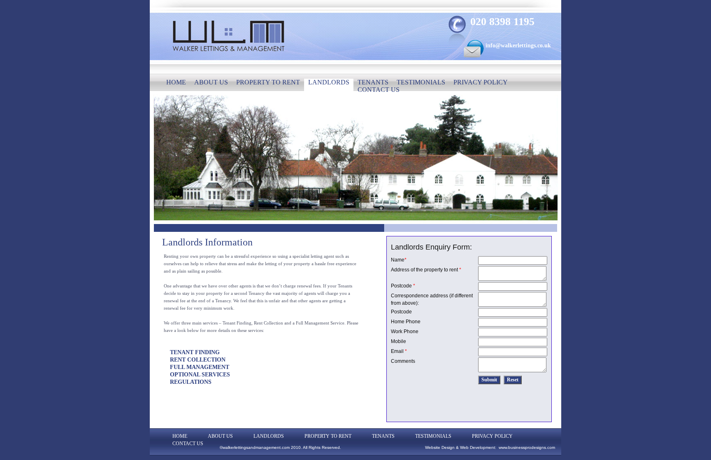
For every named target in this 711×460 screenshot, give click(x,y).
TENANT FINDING (195, 352)
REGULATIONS (190, 382)
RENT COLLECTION (197, 360)
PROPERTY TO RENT (268, 82)
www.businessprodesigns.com (527, 447)
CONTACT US (379, 89)
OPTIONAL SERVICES (200, 374)
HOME (176, 82)
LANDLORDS (328, 82)
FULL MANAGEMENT (199, 367)
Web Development (477, 447)
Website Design (440, 447)
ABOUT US (211, 82)
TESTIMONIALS (421, 82)
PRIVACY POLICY (480, 82)
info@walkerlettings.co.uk (518, 45)
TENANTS (373, 82)
